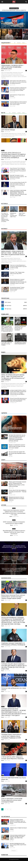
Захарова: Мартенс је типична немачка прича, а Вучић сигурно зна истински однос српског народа (18, 103)
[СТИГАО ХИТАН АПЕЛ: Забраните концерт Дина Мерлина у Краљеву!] (14, 749)
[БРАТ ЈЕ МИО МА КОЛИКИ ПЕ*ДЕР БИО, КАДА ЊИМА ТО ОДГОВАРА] (11, 34)
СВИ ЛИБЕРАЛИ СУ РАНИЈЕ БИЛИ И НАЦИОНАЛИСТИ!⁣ (20, 343)
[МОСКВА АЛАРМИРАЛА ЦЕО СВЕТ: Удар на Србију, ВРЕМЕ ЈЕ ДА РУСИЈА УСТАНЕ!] (5, 845)
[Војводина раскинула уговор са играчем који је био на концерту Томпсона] (4, 498)
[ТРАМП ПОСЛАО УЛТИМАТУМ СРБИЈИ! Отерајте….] (5, 830)
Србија (3, 22)
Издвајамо (3, 324)
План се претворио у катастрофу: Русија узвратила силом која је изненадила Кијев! (11, 800)
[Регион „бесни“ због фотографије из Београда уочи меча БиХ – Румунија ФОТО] (4, 492)
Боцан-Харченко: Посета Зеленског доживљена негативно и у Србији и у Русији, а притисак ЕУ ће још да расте (18, 169)
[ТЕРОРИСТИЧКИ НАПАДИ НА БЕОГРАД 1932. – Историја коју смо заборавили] (21, 321)
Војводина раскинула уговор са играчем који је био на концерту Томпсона (16, 499)
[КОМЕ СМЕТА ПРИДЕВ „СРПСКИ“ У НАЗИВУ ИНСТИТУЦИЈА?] (14, 20)
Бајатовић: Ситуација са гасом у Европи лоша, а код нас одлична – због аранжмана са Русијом (18, 176)
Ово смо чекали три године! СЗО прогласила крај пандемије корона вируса (17, 453)
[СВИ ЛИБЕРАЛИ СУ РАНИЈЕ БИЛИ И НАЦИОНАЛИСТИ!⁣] (21, 337)
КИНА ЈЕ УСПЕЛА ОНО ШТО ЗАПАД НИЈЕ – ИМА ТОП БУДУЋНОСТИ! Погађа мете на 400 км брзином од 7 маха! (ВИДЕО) (13, 377)
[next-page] (4, 109)
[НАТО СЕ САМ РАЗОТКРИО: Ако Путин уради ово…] (14, 769)
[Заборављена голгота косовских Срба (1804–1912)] (14, 209)
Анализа (19, 42)
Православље (4, 732)
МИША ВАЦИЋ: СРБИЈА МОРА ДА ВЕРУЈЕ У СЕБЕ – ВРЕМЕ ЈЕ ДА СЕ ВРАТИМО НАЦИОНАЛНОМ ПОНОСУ (13, 253)
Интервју (3, 249)
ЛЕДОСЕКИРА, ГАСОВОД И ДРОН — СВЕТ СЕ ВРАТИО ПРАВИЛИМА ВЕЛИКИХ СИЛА (12, 67)
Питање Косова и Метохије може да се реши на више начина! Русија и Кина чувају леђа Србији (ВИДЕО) (18, 400)
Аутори (19, 112)
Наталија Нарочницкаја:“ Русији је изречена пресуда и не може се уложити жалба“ (17, 289)
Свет (2, 775)
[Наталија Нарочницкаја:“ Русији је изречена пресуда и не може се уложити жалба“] (5, 289)
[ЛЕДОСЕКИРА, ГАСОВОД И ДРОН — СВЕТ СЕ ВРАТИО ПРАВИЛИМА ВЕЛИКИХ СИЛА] (14, 54)
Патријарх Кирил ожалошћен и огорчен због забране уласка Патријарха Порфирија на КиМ (11, 736)
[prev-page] (2, 109)
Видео (3, 372)
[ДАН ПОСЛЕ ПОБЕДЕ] (14, 121)
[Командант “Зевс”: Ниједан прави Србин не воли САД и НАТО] (5, 274)
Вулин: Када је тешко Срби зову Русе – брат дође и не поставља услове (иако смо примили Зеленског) (18, 82)
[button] (2, 2)
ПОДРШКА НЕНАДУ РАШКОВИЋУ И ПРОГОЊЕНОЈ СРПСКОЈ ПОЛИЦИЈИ (13, 644)
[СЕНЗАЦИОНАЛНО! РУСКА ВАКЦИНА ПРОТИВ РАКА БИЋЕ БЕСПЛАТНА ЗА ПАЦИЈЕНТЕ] (14, 424)
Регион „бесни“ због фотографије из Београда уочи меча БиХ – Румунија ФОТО (17, 492)
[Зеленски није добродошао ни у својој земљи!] (14, 680)
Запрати (25, 305)
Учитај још (14, 850)
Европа (3, 796)
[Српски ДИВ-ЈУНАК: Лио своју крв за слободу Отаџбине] (7, 337)
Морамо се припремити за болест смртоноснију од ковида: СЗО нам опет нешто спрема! (17, 446)
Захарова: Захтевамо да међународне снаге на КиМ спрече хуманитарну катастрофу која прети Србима (18, 89)
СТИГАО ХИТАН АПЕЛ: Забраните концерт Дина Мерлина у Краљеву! (12, 757)
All (14, 42)
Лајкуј (25, 302)
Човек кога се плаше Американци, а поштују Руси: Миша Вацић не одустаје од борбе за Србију (18, 266)
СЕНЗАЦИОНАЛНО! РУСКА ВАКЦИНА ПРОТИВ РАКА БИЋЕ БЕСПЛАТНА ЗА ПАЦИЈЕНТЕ (12, 429)
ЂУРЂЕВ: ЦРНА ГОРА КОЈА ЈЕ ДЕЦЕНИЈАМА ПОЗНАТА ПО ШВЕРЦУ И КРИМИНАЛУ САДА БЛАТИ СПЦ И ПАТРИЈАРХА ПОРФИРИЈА (13, 155)
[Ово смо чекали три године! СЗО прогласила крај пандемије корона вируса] (4, 453)
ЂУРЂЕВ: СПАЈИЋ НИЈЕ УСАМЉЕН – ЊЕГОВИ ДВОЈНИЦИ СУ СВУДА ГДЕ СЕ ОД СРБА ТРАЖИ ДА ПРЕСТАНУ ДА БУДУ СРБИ (14, 666)
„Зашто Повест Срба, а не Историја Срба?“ (22, 214)
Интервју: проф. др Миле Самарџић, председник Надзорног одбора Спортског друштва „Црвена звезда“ (13, 476)
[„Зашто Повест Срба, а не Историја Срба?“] (23, 209)
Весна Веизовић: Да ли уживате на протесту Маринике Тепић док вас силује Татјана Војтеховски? (14, 532)
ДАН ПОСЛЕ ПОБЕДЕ (8, 130)
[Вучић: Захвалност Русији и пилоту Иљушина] (5, 97)
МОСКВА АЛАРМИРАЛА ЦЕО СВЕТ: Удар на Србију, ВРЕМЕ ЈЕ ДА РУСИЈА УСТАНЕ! (18, 845)
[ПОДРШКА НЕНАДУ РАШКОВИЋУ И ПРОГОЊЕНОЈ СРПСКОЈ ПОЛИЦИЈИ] (14, 635)
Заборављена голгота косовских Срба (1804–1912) (13, 215)
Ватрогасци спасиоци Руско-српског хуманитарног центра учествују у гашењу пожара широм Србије (13, 596)
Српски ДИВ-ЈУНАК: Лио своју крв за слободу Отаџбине (6, 344)
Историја (3, 211)
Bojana (2, 70)
